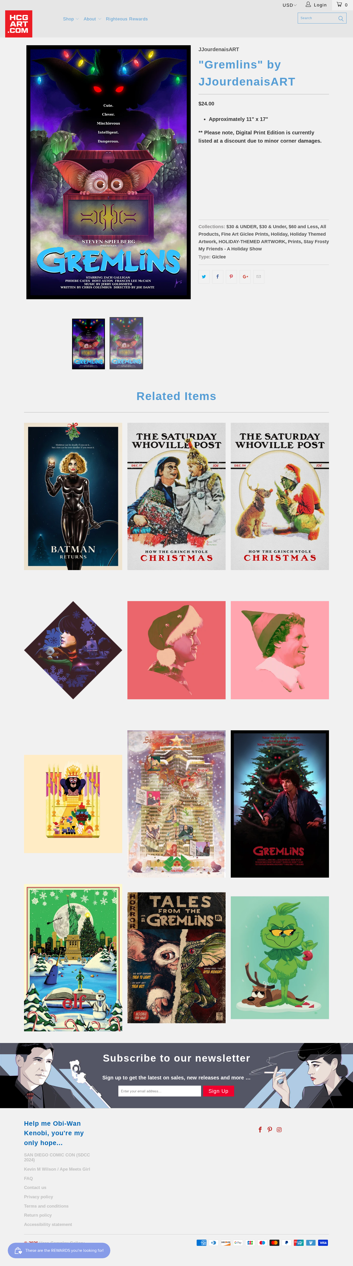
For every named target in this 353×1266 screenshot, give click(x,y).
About (91, 19)
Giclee (219, 256)
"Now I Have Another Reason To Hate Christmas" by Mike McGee (280, 804)
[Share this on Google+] (245, 276)
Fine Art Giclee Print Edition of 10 (234, 178)
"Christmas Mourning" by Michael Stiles (73, 650)
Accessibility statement (48, 1224)
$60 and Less (303, 226)
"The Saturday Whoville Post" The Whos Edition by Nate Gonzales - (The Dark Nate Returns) (176, 496)
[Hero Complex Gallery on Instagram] (279, 1130)
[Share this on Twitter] (204, 276)
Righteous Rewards (127, 19)
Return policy (38, 1215)
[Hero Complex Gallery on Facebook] (260, 1130)
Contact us (35, 1187)
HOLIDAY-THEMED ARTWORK (252, 241)
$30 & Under (272, 226)
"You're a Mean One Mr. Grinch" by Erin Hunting (280, 957)
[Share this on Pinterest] (231, 276)
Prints (294, 241)
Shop (69, 19)
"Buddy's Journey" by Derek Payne (73, 957)
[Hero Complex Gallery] (31, 23)
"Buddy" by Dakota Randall (280, 650)
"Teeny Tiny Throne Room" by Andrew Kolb (73, 804)
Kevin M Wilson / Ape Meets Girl (57, 1169)
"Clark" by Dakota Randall (176, 650)
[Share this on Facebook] (217, 276)
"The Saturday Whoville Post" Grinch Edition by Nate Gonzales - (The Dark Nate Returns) (280, 496)
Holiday (279, 234)
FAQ (28, 1178)
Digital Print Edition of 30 (226, 191)
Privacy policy (38, 1196)
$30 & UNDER (241, 226)
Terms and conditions (46, 1206)
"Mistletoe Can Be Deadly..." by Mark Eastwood (73, 496)
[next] (184, 176)
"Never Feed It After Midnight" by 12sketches (176, 957)
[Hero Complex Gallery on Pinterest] (270, 1130)
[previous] (33, 176)
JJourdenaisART (218, 49)
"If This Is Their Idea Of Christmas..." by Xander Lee (176, 804)
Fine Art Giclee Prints (244, 234)
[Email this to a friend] (258, 276)
